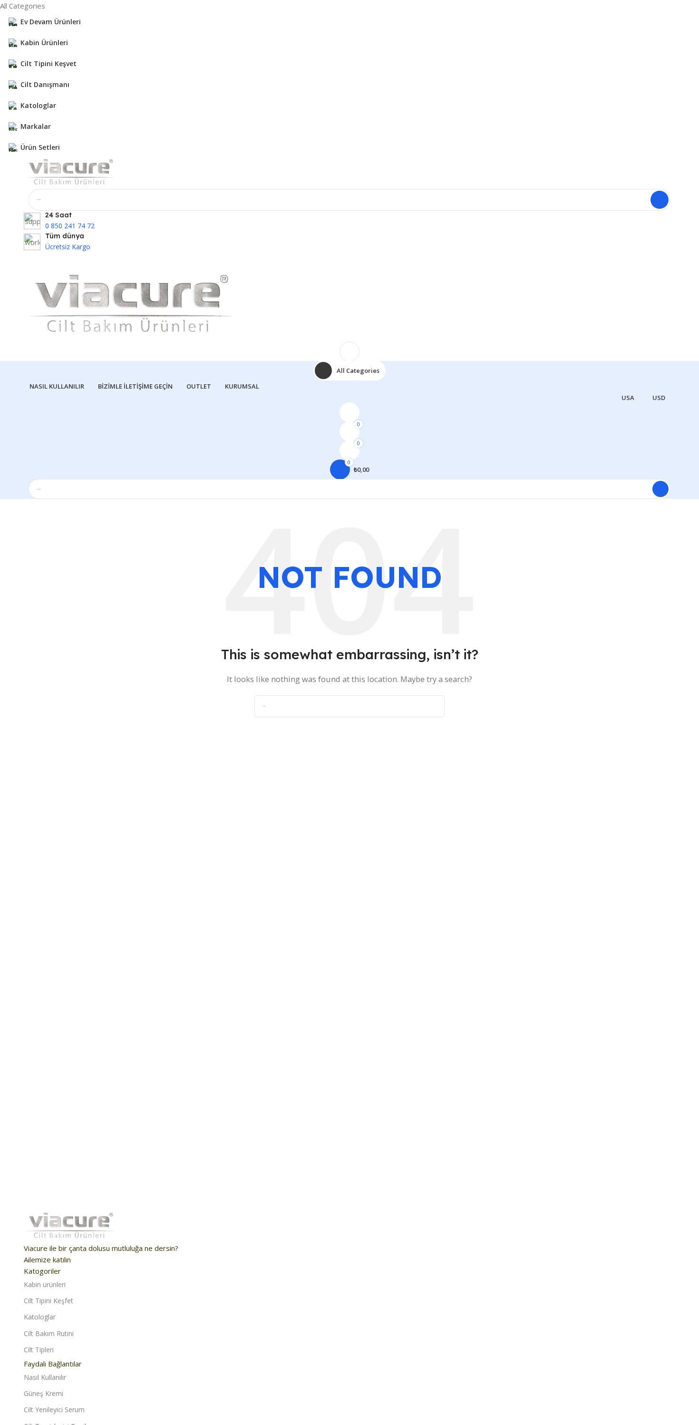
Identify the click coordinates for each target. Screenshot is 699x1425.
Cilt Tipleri (39, 1349)
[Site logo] (71, 172)
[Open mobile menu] (349, 262)
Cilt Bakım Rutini (49, 1333)
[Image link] (71, 1226)
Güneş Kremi (43, 1393)
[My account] (349, 351)
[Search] (659, 200)
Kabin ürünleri (45, 1284)
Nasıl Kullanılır (45, 1377)
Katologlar (40, 1316)
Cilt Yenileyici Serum (54, 1409)
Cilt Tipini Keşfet (48, 1300)
